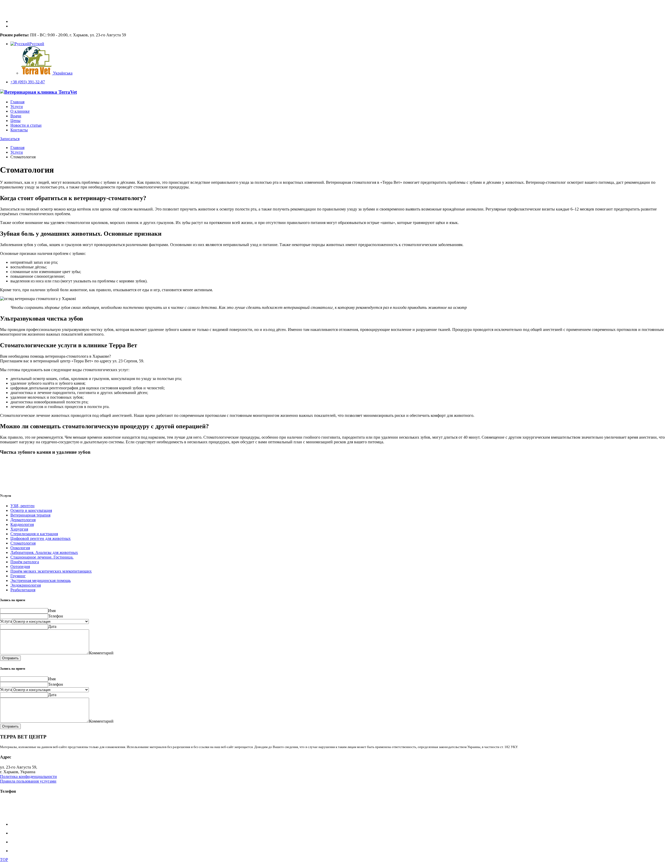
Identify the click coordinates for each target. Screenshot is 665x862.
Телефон (55, 616)
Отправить (10, 658)
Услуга (6, 621)
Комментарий (101, 653)
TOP (4, 859)
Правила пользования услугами (28, 781)
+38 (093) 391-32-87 (27, 82)
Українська (62, 73)
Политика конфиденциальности (28, 776)
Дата (52, 626)
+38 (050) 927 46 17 (17, 815)
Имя (52, 610)
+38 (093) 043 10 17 (17, 806)
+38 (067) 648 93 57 (17, 811)
